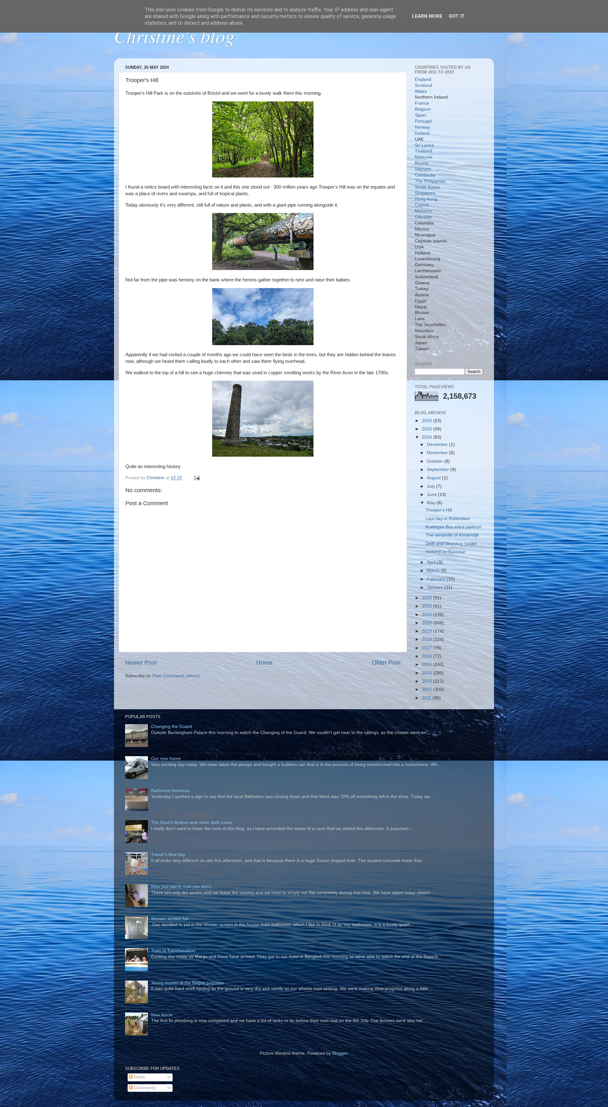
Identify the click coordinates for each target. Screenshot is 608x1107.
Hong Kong (426, 199)
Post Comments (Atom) (176, 675)
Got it (457, 16)
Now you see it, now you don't (181, 886)
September (438, 469)
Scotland (423, 85)
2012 (427, 689)
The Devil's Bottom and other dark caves (191, 822)
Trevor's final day (168, 854)
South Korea (427, 187)
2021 (427, 614)
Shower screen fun (170, 918)
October (435, 461)
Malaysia (424, 157)
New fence (161, 1015)
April (432, 562)
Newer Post (141, 662)
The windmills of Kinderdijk (452, 535)
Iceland (422, 133)
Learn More (427, 16)
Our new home (166, 758)
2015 (427, 664)
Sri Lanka (424, 145)
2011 (427, 698)
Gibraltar (423, 217)
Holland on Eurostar (446, 552)
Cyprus (422, 205)
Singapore (425, 193)
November (438, 452)
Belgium (423, 109)
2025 (427, 429)
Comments (144, 1087)
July (431, 486)
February (436, 579)
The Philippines (430, 181)
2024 (427, 437)
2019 (427, 631)
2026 (427, 420)
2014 (427, 673)
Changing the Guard (171, 726)
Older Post (386, 662)
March (434, 570)
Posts (139, 1077)
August (434, 477)
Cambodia (425, 175)
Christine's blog (174, 35)
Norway (422, 127)
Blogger (339, 1053)
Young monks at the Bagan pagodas (187, 983)
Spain (420, 115)
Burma (421, 163)
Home (264, 662)
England (423, 79)
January (435, 587)
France (422, 103)
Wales (421, 91)
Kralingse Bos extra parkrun (453, 527)
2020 (427, 623)
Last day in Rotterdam (448, 518)
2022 (427, 606)
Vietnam (423, 169)
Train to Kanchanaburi (173, 950)
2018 (427, 639)
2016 (427, 656)
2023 (427, 597)
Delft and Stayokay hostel (451, 543)
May (432, 502)
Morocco (423, 211)
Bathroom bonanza (170, 790)
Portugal (423, 121)
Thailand (423, 151)
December (438, 444)
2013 (427, 681)
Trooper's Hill (439, 510)
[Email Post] (196, 477)
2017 (427, 648)
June (432, 494)
